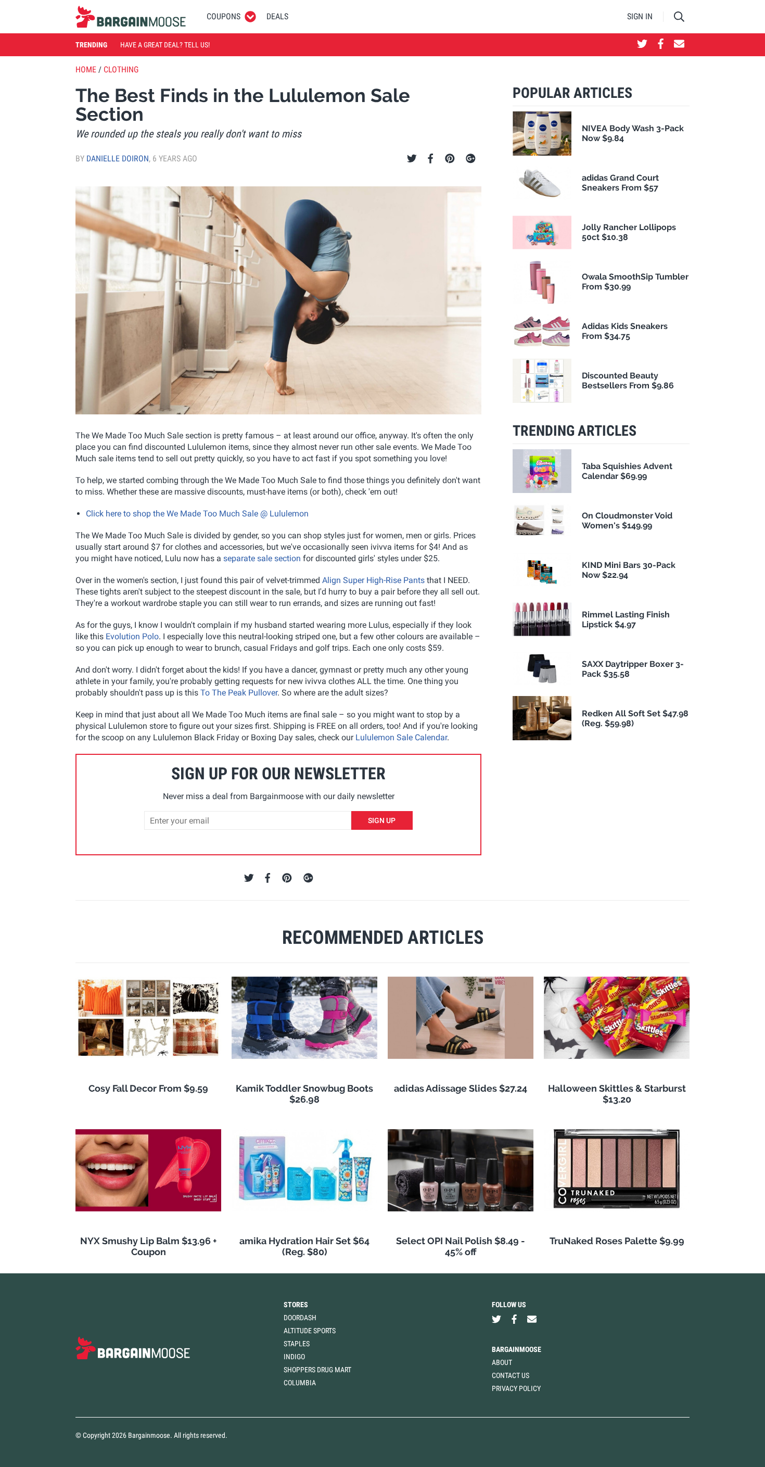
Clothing (121, 69)
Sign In (640, 16)
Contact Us (510, 1375)
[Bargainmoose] (130, 16)
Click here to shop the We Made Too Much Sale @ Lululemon (197, 513)
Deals (277, 16)
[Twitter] (412, 159)
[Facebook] (430, 159)
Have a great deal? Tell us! (165, 45)
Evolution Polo (132, 636)
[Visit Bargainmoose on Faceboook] (661, 45)
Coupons (223, 16)
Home (85, 69)
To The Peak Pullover (238, 693)
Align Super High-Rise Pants (373, 580)
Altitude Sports (310, 1330)
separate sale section (262, 558)
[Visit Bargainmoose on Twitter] (642, 45)
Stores (296, 1304)
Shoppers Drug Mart (317, 1369)
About (502, 1362)
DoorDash (300, 1317)
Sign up (382, 820)
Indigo (294, 1356)
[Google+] (470, 159)
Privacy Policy (516, 1388)
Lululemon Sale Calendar (401, 737)
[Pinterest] (450, 159)
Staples (297, 1343)
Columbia (300, 1383)
